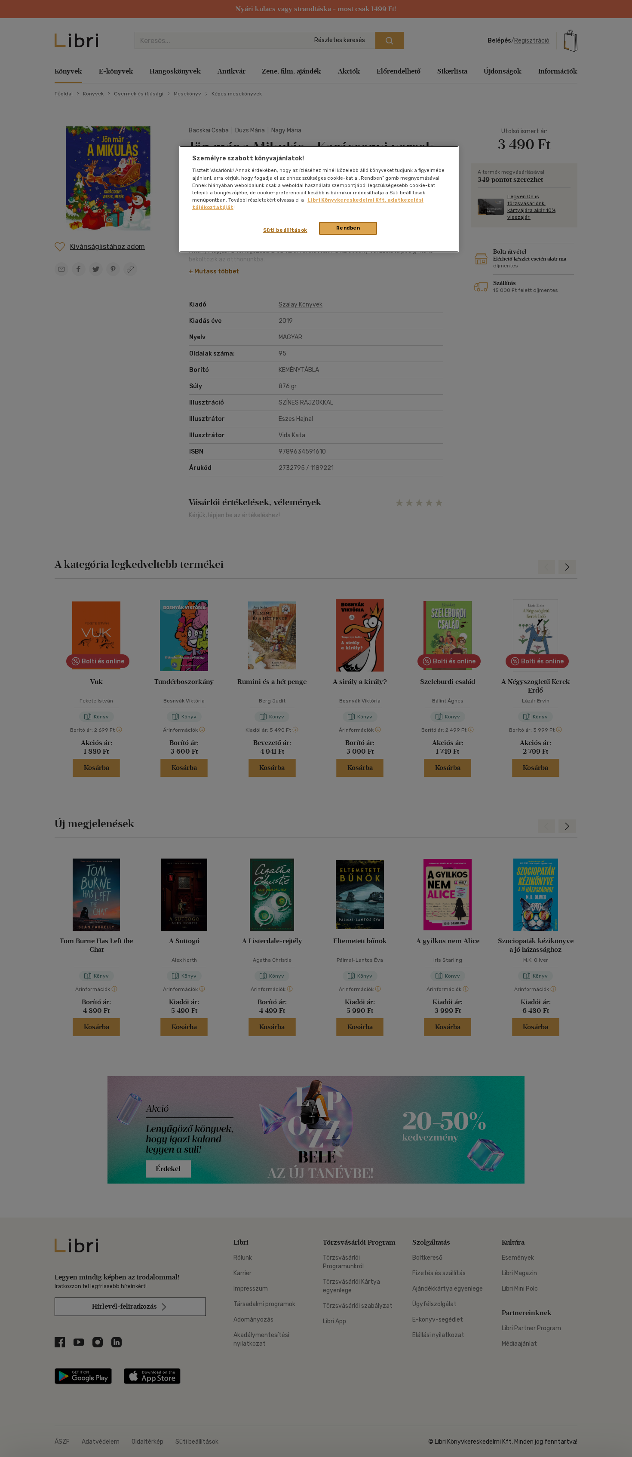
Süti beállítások (285, 230)
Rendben (348, 228)
